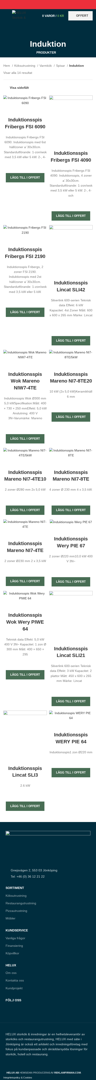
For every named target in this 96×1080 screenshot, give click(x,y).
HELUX (11, 965)
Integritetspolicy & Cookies (17, 1077)
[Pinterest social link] (48, 4)
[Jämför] (25, 111)
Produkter (46, 52)
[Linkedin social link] (53, 4)
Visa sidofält (19, 87)
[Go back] (48, 31)
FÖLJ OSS (13, 1000)
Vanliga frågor (15, 938)
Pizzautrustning (16, 911)
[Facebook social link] (37, 4)
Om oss (11, 973)
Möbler (10, 918)
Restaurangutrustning (21, 903)
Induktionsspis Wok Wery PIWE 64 (25, 622)
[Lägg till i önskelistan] (25, 165)
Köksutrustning (25, 65)
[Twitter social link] (43, 4)
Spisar (61, 65)
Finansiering (14, 945)
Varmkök (46, 65)
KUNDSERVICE (17, 930)
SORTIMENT (15, 888)
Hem (7, 65)
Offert (82, 15)
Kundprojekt (14, 988)
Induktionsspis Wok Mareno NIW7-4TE (25, 381)
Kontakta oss (15, 980)
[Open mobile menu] (5, 15)
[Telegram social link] (58, 4)
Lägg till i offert (25, 177)
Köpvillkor (12, 953)
